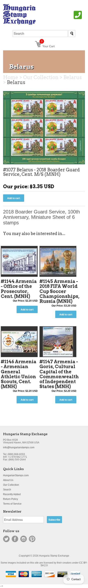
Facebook (15, 539)
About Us (8, 480)
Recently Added (12, 494)
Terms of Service (12, 503)
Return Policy (10, 499)
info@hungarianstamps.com (18, 447)
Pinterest (32, 539)
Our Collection (11, 484)
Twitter (6, 539)
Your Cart (48, 46)
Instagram (23, 539)
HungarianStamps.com (16, 475)
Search (7, 489)
